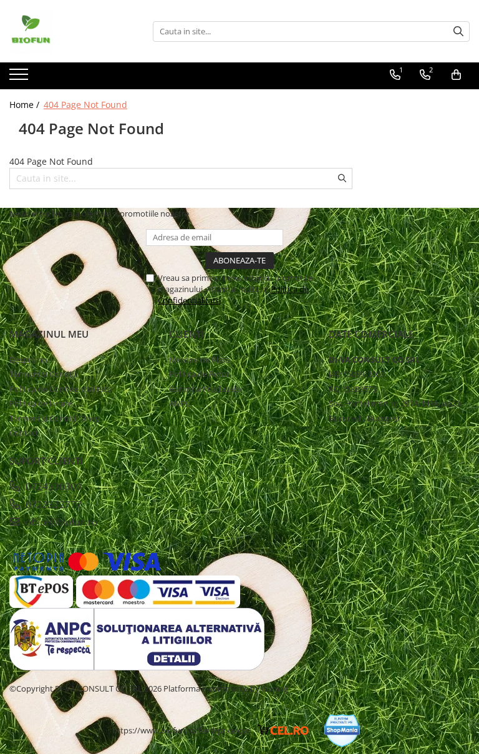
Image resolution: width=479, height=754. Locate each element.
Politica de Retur (199, 373)
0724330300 (52, 486)
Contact (24, 432)
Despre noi (29, 359)
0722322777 (52, 504)
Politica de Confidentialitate (60, 388)
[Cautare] (458, 31)
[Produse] (20, 78)
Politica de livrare (40, 403)
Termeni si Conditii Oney (54, 418)
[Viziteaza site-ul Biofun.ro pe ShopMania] (342, 730)
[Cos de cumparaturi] (456, 74)
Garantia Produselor (206, 388)
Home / (25, 104)
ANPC (179, 403)
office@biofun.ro (60, 522)
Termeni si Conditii (43, 373)
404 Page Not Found (85, 104)
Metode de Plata (199, 359)
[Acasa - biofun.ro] (71, 31)
